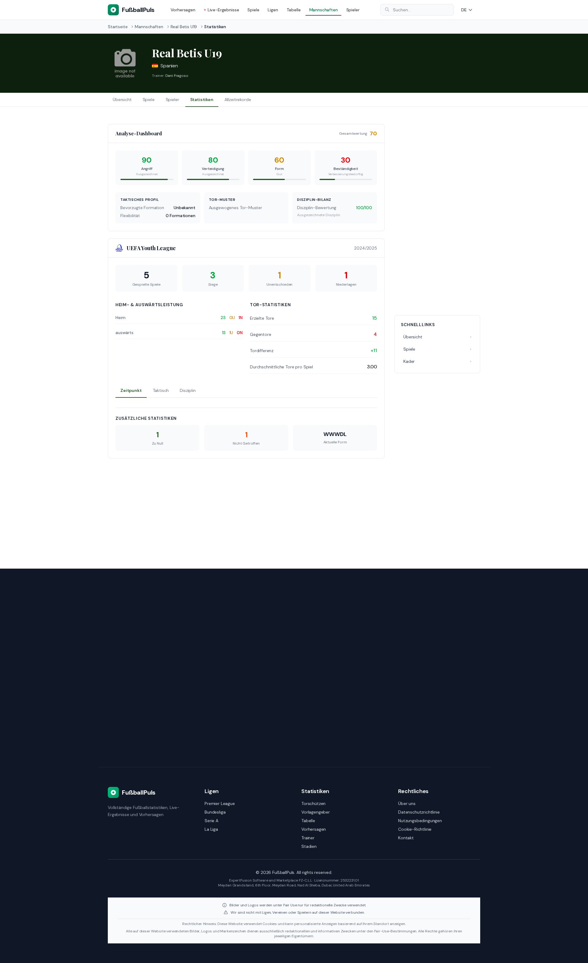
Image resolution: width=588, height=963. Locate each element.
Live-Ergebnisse (223, 10)
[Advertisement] (437, 216)
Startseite (117, 26)
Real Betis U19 (184, 26)
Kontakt (406, 838)
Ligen (273, 10)
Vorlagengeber (315, 812)
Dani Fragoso (176, 75)
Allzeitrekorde (237, 99)
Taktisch (161, 390)
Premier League (220, 803)
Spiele (253, 10)
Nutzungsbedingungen (420, 820)
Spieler (353, 10)
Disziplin (188, 390)
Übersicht (122, 99)
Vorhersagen (183, 10)
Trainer (308, 838)
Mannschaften (323, 10)
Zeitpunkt (131, 390)
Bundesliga (215, 812)
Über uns (407, 803)
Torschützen (313, 803)
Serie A (211, 820)
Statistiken (201, 99)
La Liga (211, 829)
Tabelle (294, 10)
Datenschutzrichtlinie (419, 812)
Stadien (309, 846)
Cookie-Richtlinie (415, 829)
